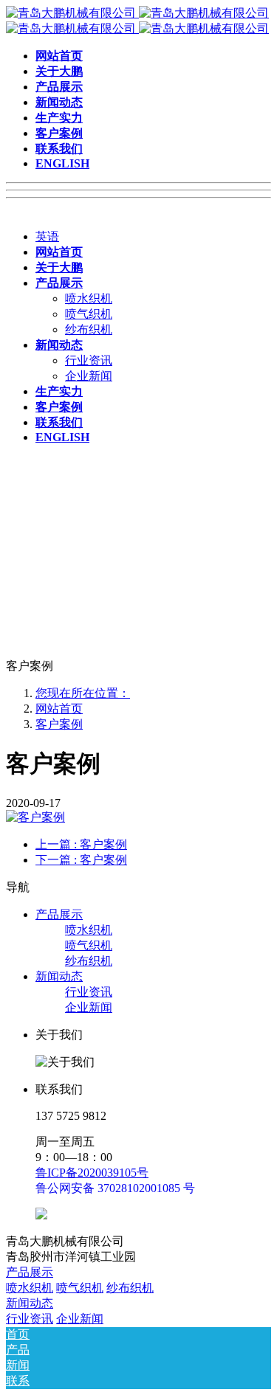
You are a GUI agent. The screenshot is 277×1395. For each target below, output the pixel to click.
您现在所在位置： (82, 693)
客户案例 (59, 724)
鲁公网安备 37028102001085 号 (115, 1188)
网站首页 (59, 708)
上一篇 (81, 844)
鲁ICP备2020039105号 (91, 1172)
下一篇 (81, 860)
